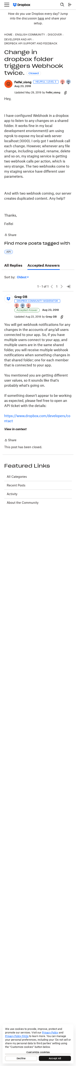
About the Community (22, 502)
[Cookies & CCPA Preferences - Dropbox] (38, 1043)
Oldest (22, 277)
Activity (12, 494)
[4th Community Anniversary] (62, 82)
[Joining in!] (68, 82)
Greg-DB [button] (20, 297)
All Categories (17, 476)
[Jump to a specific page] (68, 286)
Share (10, 235)
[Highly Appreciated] (28, 306)
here (41, 18)
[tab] (13, 265)
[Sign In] (70, 4)
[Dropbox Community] (21, 4)
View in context (15, 429)
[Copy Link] (65, 92)
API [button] (8, 251)
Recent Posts (16, 485)
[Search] (62, 4)
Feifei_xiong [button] (22, 82)
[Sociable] (22, 306)
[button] (8, 84)
